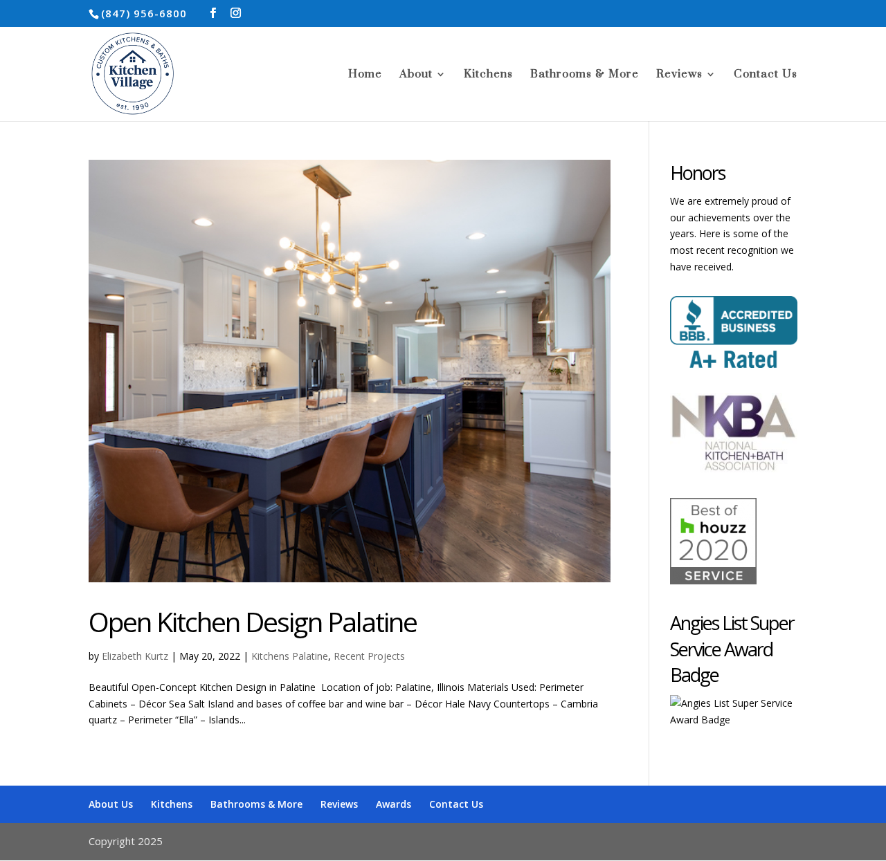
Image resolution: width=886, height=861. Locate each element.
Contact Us (765, 75)
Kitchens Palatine (289, 656)
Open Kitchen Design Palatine (253, 621)
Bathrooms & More (584, 75)
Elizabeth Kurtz (135, 656)
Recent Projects (369, 656)
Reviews (679, 75)
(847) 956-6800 (144, 13)
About (416, 75)
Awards (393, 804)
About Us (111, 804)
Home (365, 75)
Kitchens (488, 75)
